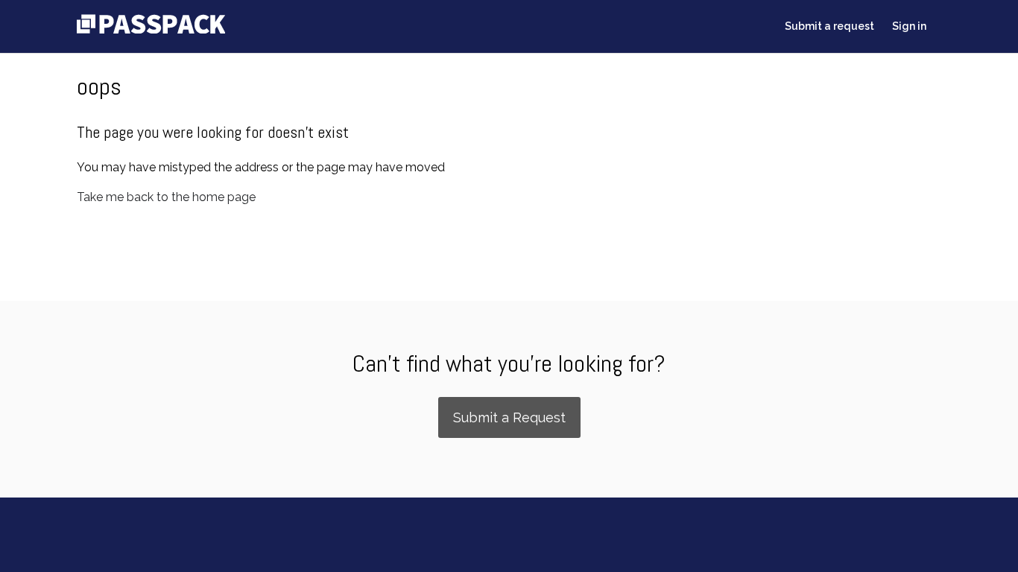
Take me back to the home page (166, 197)
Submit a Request (509, 417)
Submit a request (829, 26)
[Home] (151, 29)
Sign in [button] (909, 26)
